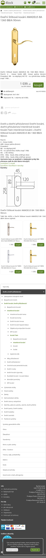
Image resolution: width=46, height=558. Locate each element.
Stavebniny (6, 439)
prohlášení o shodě (7, 163)
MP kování (13, 332)
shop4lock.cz (30, 7)
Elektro (5, 460)
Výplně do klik (14, 354)
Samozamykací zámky (11, 398)
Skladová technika (9, 470)
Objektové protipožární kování (20, 328)
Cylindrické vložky (10, 387)
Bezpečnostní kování (14, 307)
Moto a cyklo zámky (9, 445)
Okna (4, 429)
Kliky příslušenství (13, 358)
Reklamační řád (8, 492)
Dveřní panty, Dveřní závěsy (13, 408)
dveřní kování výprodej (14, 372)
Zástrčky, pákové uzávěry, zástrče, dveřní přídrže (20, 405)
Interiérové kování (6, 13)
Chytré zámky (8, 391)
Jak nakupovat (8, 507)
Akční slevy (7, 505)
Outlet (15, 349)
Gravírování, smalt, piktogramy (13, 475)
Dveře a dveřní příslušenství (12, 10)
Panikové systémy (10, 419)
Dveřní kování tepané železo (19, 325)
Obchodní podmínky (10, 489)
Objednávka (7, 513)
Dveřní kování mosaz (17, 321)
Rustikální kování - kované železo (18, 376)
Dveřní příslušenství (13, 362)
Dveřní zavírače (9, 415)
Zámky (6, 394)
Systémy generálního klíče (11, 424)
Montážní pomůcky (13, 379)
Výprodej (6, 287)
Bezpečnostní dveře (10, 300)
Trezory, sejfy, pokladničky (11, 455)
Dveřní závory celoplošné (12, 401)
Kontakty (6, 497)
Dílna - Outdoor (8, 450)
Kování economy (15, 318)
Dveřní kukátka (9, 412)
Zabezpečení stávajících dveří (13, 296)
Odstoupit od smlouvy (10, 515)
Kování (15, 346)
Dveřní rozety (11, 369)
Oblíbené (6, 510)
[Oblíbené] (29, 3)
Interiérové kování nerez (18, 314)
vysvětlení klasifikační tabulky (12, 165)
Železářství (6, 434)
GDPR (5, 494)
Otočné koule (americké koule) (17, 365)
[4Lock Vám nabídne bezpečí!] (1, 10)
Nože (4, 465)
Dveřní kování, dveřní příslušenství (33, 10)
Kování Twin (18, 13)
